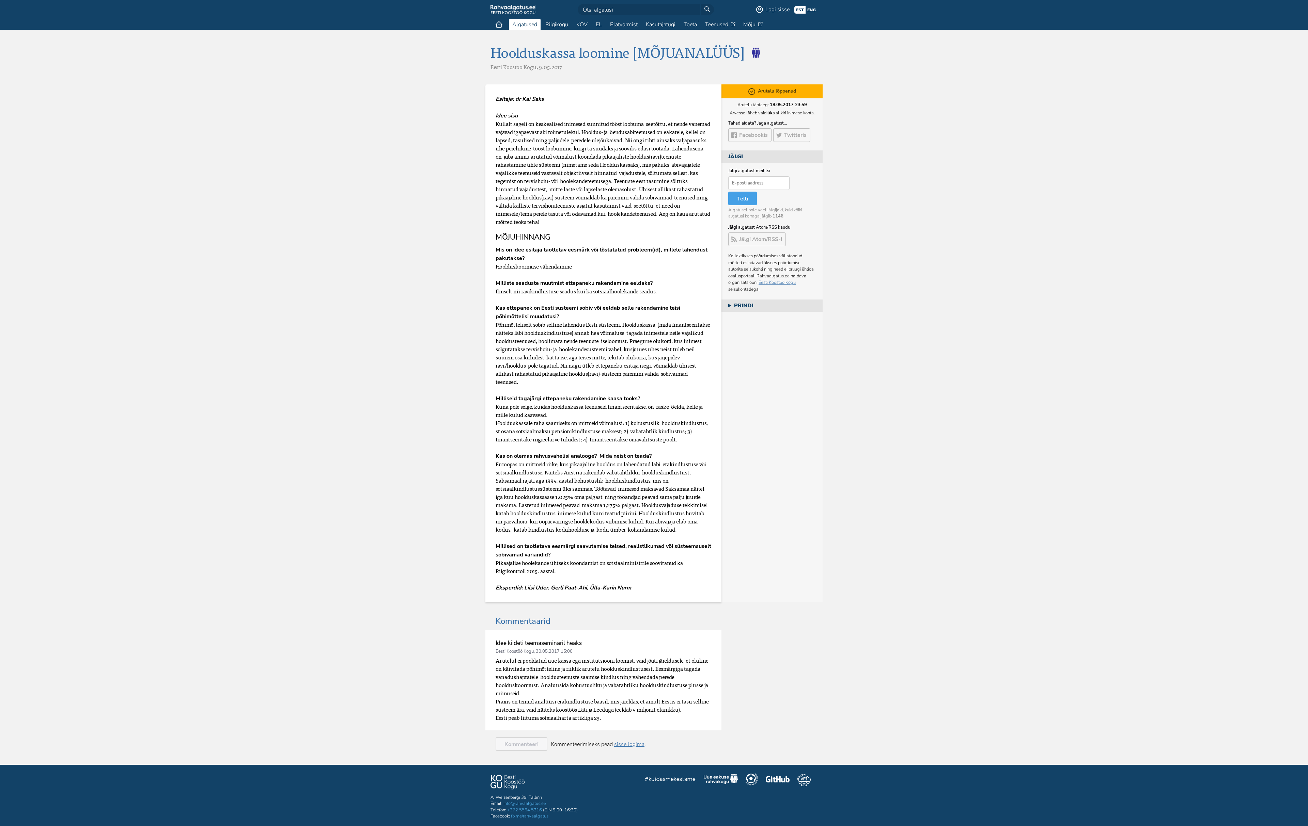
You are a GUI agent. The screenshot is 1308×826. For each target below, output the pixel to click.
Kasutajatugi (660, 24)
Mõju (749, 24)
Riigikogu (556, 24)
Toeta (690, 24)
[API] (804, 780)
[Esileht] (499, 24)
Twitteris (795, 135)
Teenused (716, 24)
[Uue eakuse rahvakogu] (721, 780)
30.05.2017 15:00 (554, 651)
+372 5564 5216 (524, 810)
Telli (742, 199)
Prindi (743, 305)
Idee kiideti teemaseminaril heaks (539, 643)
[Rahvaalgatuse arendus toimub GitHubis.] (778, 780)
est (800, 10)
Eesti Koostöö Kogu (777, 282)
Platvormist (624, 24)
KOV (582, 24)
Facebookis (753, 135)
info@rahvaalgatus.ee (524, 803)
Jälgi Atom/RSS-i (760, 239)
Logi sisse (777, 9)
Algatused (524, 24)
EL (599, 24)
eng (811, 10)
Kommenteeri (521, 744)
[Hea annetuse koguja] (752, 780)
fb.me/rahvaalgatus (529, 816)
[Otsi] (707, 9)
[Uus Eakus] (752, 52)
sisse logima (629, 744)
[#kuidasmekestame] (670, 780)
